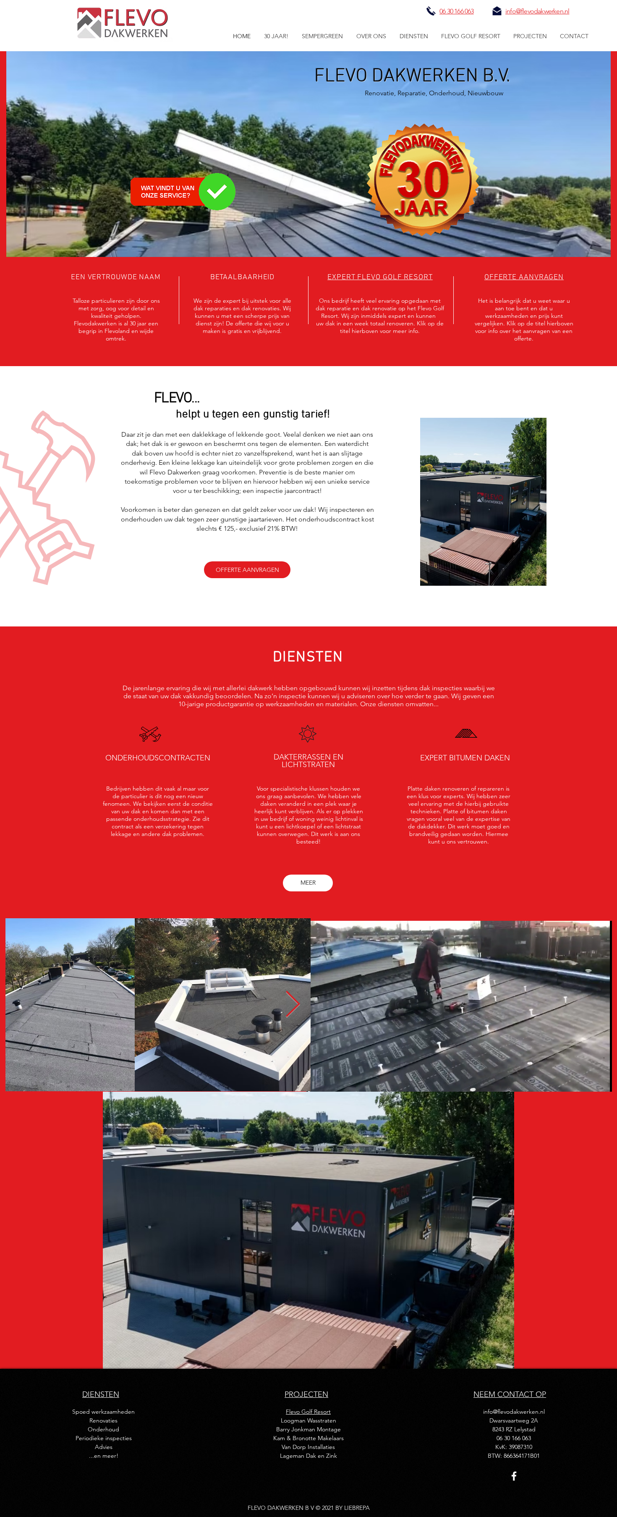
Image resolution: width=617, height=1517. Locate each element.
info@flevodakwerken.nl (514, 1411)
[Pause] (317, 1080)
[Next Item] (292, 1004)
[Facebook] (514, 1476)
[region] (483, 500)
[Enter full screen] (600, 1080)
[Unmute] (331, 1080)
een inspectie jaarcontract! (282, 491)
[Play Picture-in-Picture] (586, 1080)
